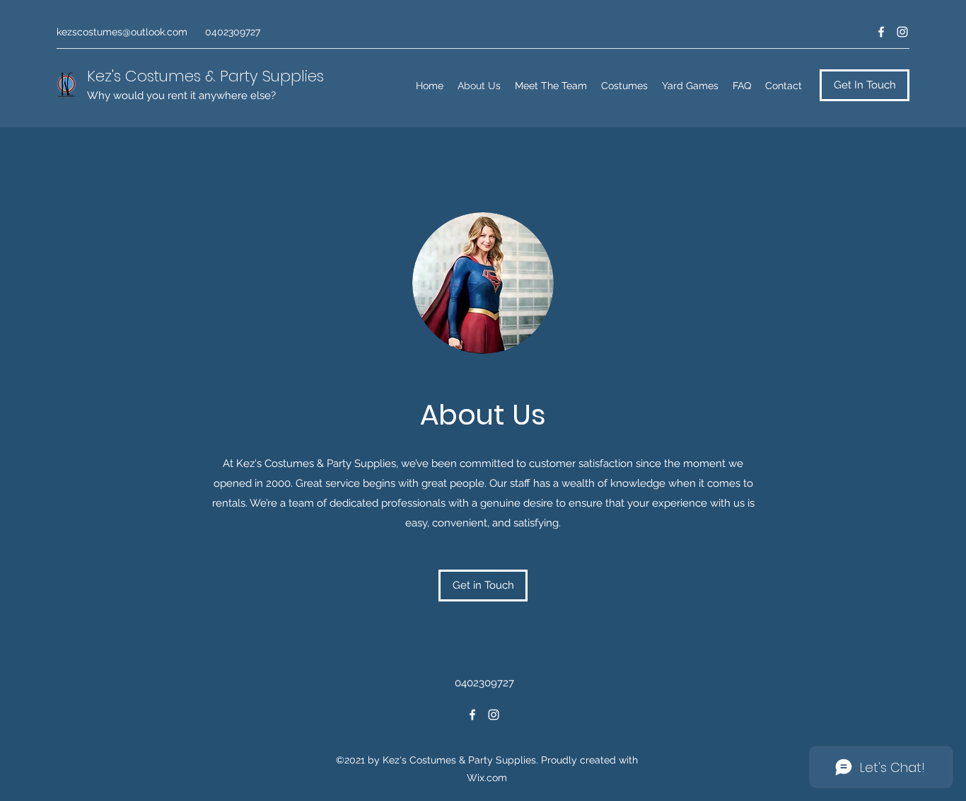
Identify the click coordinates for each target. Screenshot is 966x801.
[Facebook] (881, 32)
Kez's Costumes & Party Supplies (205, 76)
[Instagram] (902, 32)
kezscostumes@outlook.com (122, 32)
